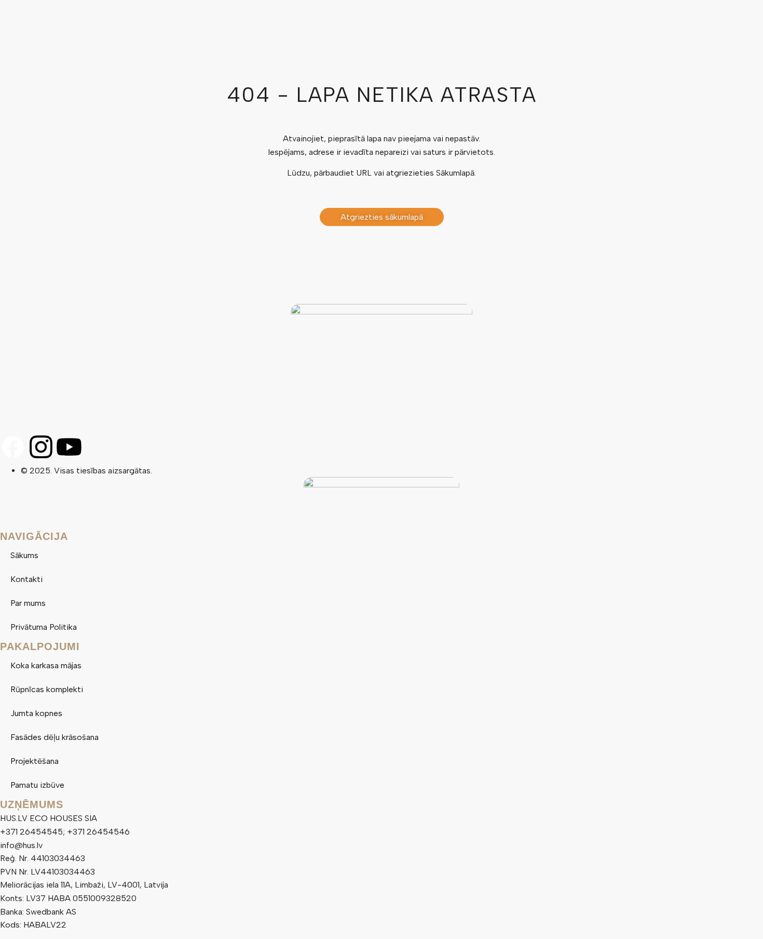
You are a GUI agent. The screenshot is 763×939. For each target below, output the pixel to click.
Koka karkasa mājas (45, 665)
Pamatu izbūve (37, 785)
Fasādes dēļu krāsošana (54, 737)
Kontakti (26, 579)
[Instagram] (41, 447)
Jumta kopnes (36, 713)
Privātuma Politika (43, 627)
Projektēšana (34, 761)
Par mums (28, 603)
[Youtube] (69, 447)
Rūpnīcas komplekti (46, 689)
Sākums (24, 555)
